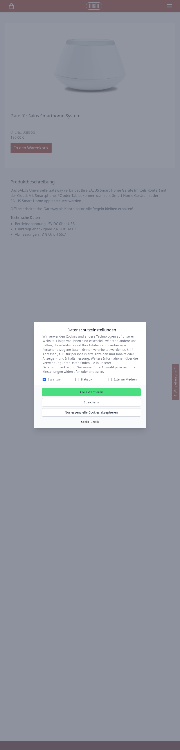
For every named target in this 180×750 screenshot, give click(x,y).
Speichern (91, 402)
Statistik (86, 379)
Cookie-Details (90, 422)
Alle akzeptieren (91, 392)
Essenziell (55, 379)
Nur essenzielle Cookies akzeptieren (91, 412)
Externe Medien (125, 379)
